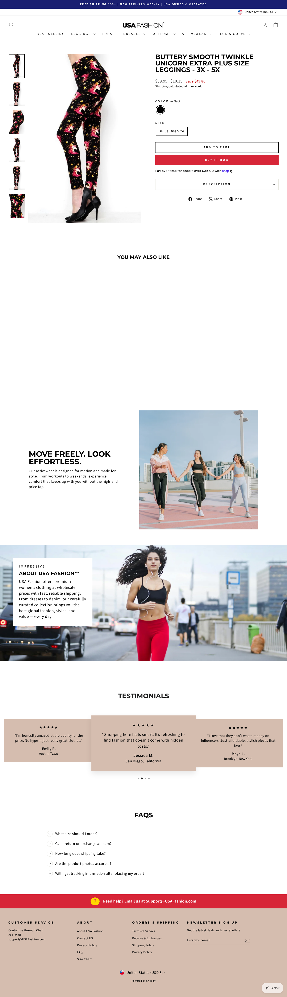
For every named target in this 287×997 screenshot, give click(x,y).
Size (160, 123)
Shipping (161, 86)
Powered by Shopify (143, 981)
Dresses (132, 34)
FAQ (80, 952)
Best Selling (51, 34)
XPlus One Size (171, 131)
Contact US (85, 938)
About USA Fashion (90, 931)
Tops (108, 34)
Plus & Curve (232, 34)
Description (217, 184)
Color (167, 101)
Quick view (40, 361)
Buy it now (217, 160)
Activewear (195, 34)
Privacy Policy (87, 945)
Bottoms (162, 34)
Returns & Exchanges (147, 938)
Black (160, 110)
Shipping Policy (143, 945)
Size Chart (84, 959)
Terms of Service (143, 931)
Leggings (81, 34)
